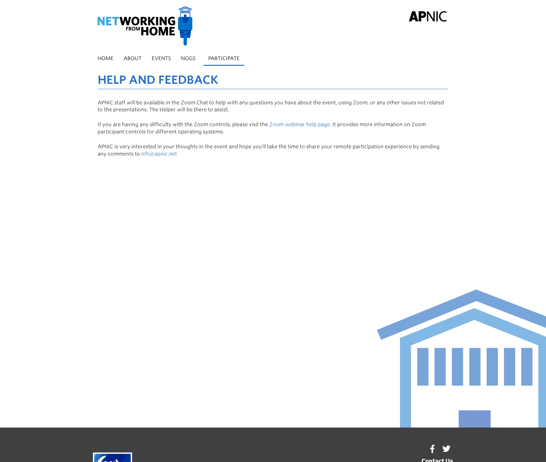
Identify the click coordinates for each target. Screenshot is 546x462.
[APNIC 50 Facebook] (432, 448)
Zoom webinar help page (299, 124)
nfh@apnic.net (159, 154)
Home (105, 58)
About (133, 58)
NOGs (188, 58)
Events (161, 58)
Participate (224, 58)
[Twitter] (446, 448)
